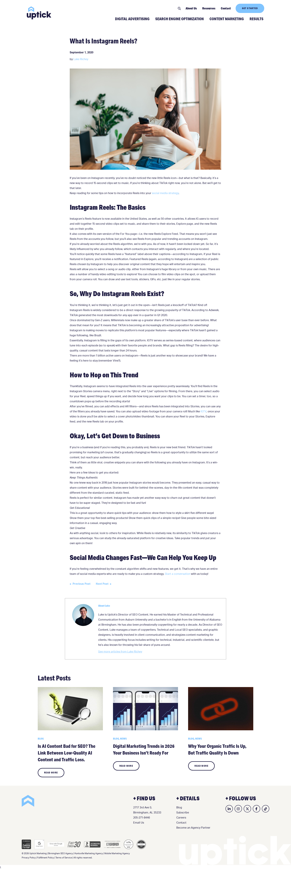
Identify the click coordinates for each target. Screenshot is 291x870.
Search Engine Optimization (179, 18)
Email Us (138, 822)
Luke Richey (80, 59)
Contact (226, 8)
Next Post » (103, 584)
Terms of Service (63, 858)
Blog (179, 807)
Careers (181, 817)
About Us (191, 8)
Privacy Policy (29, 858)
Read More (51, 772)
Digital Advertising (132, 18)
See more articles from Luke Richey (120, 651)
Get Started (250, 8)
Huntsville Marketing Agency (88, 853)
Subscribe (182, 812)
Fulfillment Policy (45, 858)
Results (256, 18)
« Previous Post (80, 584)
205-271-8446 (141, 817)
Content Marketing (226, 18)
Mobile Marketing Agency (117, 853)
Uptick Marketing (39, 12)
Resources (208, 8)
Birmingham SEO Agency (60, 853)
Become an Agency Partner (193, 827)
